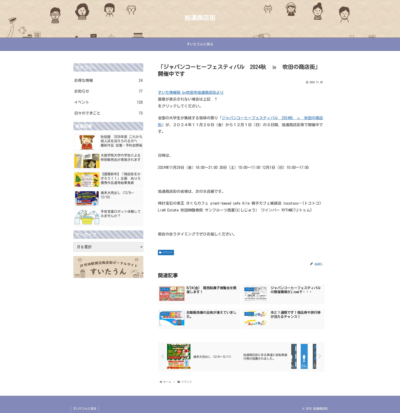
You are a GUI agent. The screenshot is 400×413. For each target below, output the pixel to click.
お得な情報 (108, 80)
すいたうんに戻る (84, 408)
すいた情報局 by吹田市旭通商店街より (191, 92)
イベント (167, 252)
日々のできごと (108, 113)
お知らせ (108, 91)
